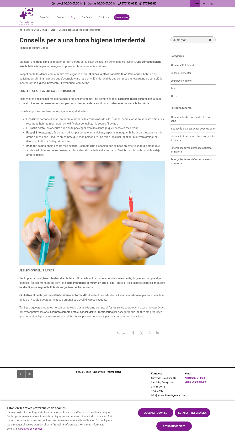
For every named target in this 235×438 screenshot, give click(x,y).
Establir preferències (192, 412)
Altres (173, 96)
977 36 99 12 (158, 386)
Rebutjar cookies (174, 426)
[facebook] (204, 4)
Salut (173, 88)
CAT (195, 3)
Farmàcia (45, 17)
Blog (73, 17)
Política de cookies (31, 428)
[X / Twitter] (141, 333)
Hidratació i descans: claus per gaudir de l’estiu (192, 138)
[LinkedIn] (158, 333)
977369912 (157, 391)
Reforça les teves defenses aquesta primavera (191, 149)
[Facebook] (133, 333)
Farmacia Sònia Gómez (35, 30)
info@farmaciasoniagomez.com (168, 395)
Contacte (104, 17)
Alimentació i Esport (182, 65)
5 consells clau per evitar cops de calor (193, 128)
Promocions (121, 17)
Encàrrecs (87, 17)
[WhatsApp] (149, 333)
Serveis (60, 17)
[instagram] (212, 4)
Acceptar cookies (155, 412)
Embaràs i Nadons (181, 80)
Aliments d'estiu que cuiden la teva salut (190, 119)
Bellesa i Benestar (180, 73)
